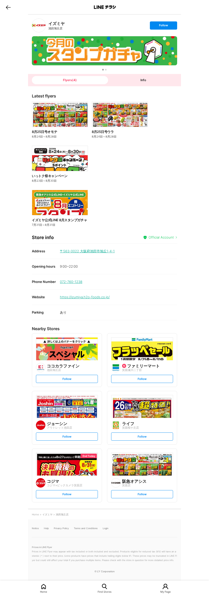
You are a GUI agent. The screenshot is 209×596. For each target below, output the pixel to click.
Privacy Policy (61, 528)
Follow (163, 26)
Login (105, 528)
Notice (35, 528)
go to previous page (8, 7)
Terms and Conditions (86, 528)
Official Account (161, 237)
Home (43, 591)
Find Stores (104, 591)
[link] (39, 25)
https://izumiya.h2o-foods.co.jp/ (85, 297)
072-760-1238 (71, 282)
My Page (165, 591)
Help (46, 528)
